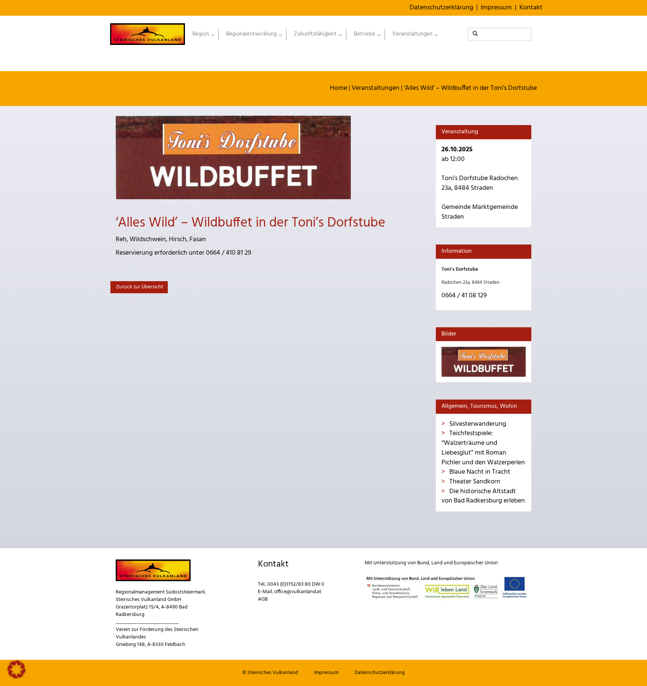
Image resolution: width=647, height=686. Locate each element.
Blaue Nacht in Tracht (479, 472)
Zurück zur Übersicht (139, 287)
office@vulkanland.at (297, 592)
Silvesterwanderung (477, 424)
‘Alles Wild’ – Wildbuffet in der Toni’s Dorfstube (470, 88)
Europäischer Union (476, 563)
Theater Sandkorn (474, 481)
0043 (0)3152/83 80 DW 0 (295, 584)
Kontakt (531, 7)
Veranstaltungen (376, 88)
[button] (16, 669)
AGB (263, 599)
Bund (423, 563)
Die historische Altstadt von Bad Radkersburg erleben (483, 496)
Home (338, 88)
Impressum (496, 7)
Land (437, 563)
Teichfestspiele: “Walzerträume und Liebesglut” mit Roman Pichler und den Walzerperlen (483, 448)
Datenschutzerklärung (441, 7)
